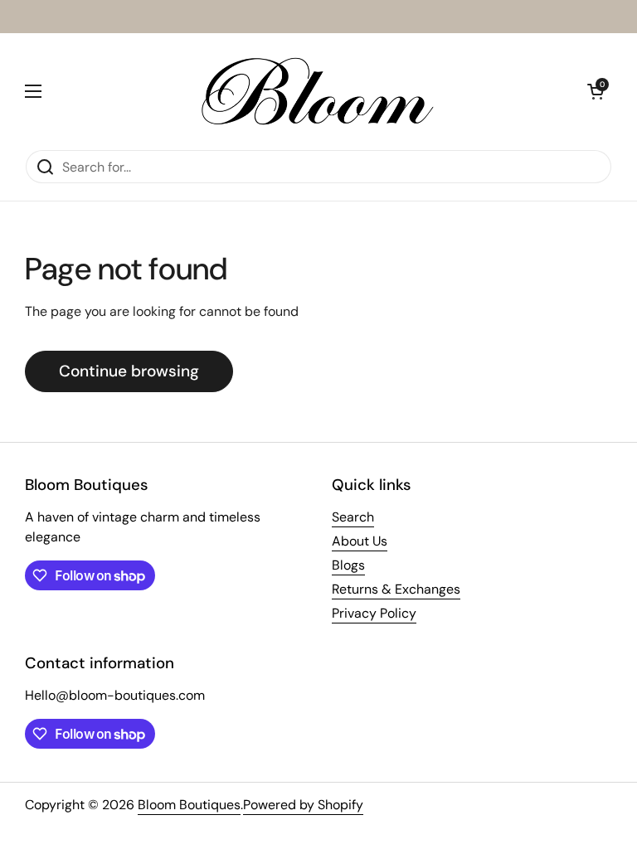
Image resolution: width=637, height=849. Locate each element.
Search (353, 517)
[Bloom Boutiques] (315, 91)
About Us (359, 541)
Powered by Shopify (303, 804)
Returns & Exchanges (396, 589)
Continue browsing (129, 371)
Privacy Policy (374, 613)
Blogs (348, 565)
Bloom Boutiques (189, 804)
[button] (595, 91)
